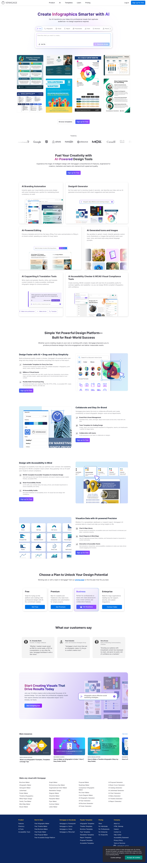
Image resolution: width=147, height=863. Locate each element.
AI (60, 3)
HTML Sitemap (118, 826)
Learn (79, 3)
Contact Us (117, 832)
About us (117, 823)
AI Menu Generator (114, 796)
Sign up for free (138, 3)
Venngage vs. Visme (65, 829)
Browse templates (65, 122)
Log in (126, 3)
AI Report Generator (114, 801)
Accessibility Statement (121, 837)
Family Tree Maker (25, 801)
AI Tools (20, 829)
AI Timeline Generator (115, 798)
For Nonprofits (103, 835)
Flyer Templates (85, 832)
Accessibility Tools (24, 832)
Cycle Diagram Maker (86, 795)
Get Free (35, 607)
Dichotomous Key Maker (57, 785)
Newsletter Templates (87, 835)
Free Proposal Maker (41, 835)
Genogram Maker (25, 788)
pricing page (79, 580)
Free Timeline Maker (41, 826)
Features (21, 823)
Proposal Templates (86, 840)
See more (125, 734)
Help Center (117, 835)
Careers (116, 829)
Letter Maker (53, 807)
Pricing (87, 3)
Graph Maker (53, 782)
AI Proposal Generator (115, 782)
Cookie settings (116, 857)
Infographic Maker (25, 785)
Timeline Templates (86, 826)
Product (52, 3)
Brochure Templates (86, 829)
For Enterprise (103, 832)
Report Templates (85, 837)
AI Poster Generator (85, 806)
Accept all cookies (133, 857)
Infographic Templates (87, 823)
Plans (100, 823)
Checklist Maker (54, 796)
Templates (69, 3)
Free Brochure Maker (41, 829)
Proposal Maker (84, 782)
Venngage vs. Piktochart (67, 832)
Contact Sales (112, 607)
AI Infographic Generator (87, 798)
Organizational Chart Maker (58, 788)
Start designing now (33, 705)
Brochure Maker (24, 782)
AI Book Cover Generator (116, 785)
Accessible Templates (87, 843)
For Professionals (104, 829)
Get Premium (61, 607)
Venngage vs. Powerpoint (67, 823)
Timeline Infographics (26, 796)
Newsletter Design (55, 790)
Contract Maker (54, 804)
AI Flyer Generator (85, 801)
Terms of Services (119, 843)
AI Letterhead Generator (116, 790)
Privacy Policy (118, 840)
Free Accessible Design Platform (45, 837)
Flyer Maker (53, 801)
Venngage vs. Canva (65, 826)
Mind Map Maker (24, 804)
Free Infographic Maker (42, 823)
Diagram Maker (54, 793)
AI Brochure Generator (86, 803)
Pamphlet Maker (54, 798)
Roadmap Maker (84, 785)
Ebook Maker (23, 807)
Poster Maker (23, 793)
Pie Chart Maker (84, 792)
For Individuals (103, 826)
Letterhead (22, 790)
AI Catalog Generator (115, 788)
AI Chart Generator (114, 793)
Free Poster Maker (40, 832)
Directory (21, 826)
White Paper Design (25, 798)
